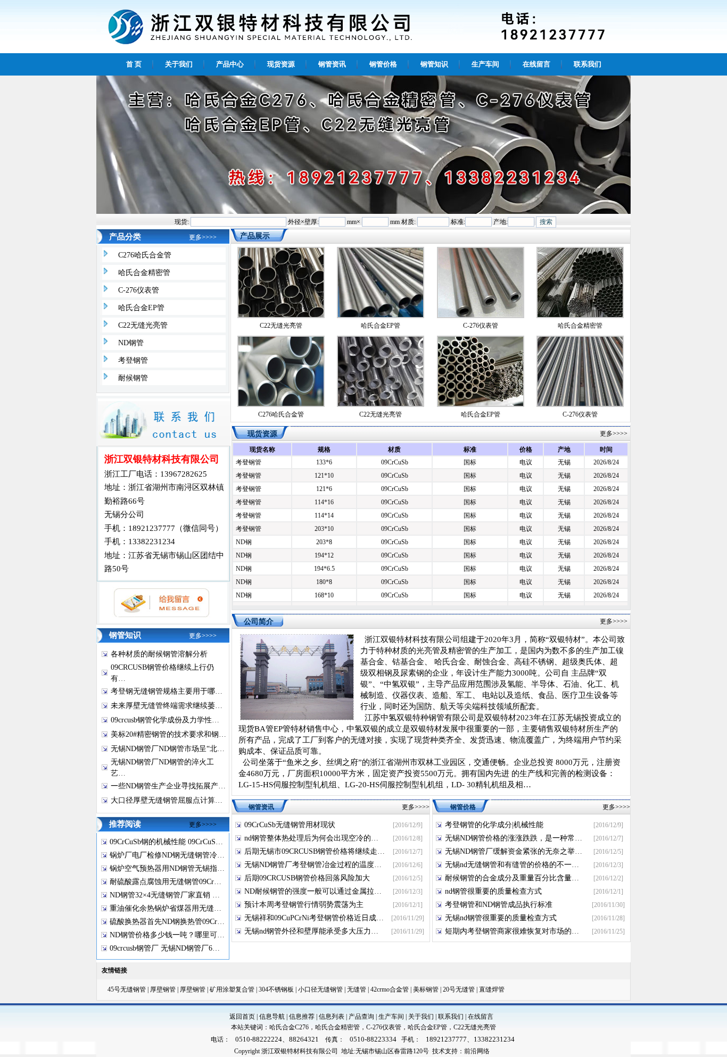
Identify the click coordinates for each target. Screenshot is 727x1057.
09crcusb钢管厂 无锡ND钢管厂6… (165, 948)
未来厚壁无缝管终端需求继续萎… (166, 706)
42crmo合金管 (389, 989)
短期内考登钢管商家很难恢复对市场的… (512, 931)
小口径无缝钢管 (320, 989)
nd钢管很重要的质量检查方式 (493, 891)
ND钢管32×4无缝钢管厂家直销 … (165, 895)
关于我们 (421, 1016)
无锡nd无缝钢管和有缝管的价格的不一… (512, 865)
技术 (438, 1051)
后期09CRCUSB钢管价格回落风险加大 (307, 878)
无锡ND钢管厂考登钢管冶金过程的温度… (313, 865)
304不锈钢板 (276, 989)
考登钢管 (133, 360)
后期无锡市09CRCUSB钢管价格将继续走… (314, 851)
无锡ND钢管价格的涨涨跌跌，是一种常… (513, 838)
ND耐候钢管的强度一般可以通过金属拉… (313, 891)
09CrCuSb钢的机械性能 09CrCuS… (166, 842)
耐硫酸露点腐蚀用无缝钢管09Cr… (165, 882)
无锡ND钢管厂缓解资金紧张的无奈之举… (513, 851)
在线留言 (480, 1016)
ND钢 (244, 535)
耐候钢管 (133, 378)
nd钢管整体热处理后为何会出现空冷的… (311, 838)
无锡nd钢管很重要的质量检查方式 (501, 918)
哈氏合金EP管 (141, 308)
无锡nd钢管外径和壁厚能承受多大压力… (311, 931)
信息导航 (272, 1016)
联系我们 (451, 1016)
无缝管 (356, 989)
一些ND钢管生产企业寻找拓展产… (168, 786)
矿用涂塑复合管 (232, 989)
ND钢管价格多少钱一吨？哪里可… (167, 935)
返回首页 (242, 1016)
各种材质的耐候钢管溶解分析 (159, 654)
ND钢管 (131, 343)
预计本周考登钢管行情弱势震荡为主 (303, 905)
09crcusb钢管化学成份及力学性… (165, 720)
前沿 (470, 1051)
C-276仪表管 (138, 290)
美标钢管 (426, 989)
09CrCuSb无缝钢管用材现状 (289, 825)
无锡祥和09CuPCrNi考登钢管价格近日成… (314, 918)
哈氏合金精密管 (144, 273)
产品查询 (361, 1016)
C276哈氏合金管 (144, 255)
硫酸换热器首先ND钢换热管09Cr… (167, 922)
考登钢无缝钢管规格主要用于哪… (166, 691)
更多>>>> (203, 237)
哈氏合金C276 (289, 1027)
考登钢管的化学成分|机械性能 (494, 825)
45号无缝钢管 (127, 989)
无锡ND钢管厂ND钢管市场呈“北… (168, 749)
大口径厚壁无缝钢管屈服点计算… (166, 800)
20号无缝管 (459, 989)
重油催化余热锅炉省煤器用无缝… (165, 908)
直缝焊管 (492, 989)
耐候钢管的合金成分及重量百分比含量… (512, 878)
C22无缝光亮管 (143, 325)
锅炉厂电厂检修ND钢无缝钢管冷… (167, 855)
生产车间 (391, 1016)
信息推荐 (302, 1016)
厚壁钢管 (163, 989)
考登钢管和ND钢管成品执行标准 (498, 905)
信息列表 (331, 1016)
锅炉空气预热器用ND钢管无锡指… (167, 868)
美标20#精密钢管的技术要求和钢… (168, 734)
